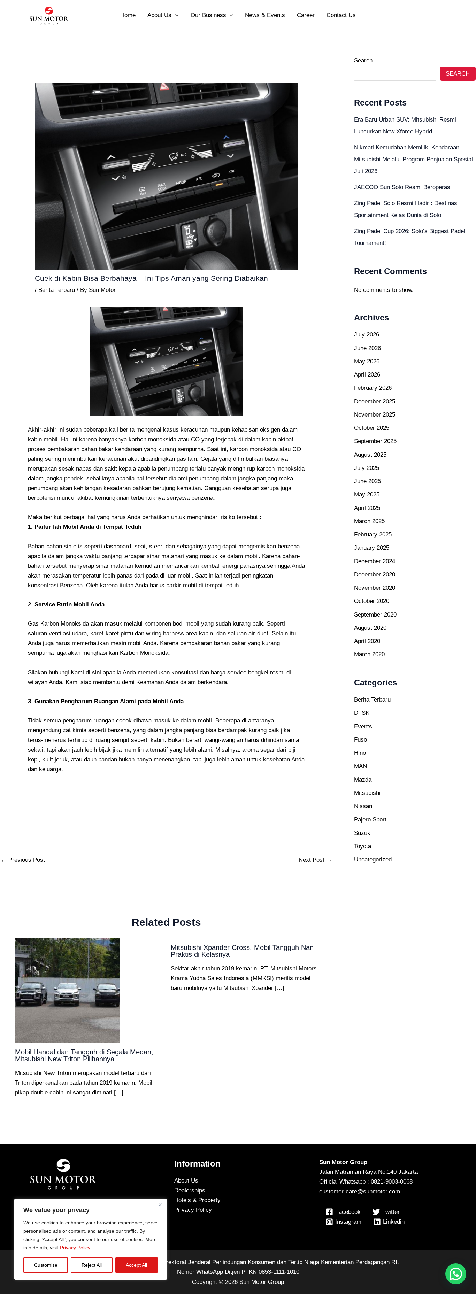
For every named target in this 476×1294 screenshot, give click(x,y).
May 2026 (366, 361)
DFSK (361, 713)
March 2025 (369, 521)
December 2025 (374, 401)
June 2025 (367, 481)
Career (306, 15)
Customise (45, 1265)
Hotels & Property (197, 1200)
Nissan (363, 806)
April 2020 (367, 641)
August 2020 (370, 628)
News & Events (265, 15)
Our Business (208, 15)
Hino (360, 753)
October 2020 (371, 601)
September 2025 (375, 441)
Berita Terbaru (56, 290)
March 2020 (369, 654)
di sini (93, 672)
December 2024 (374, 561)
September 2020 (375, 614)
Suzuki (363, 833)
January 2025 (371, 547)
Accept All (136, 1265)
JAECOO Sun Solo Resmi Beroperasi (403, 187)
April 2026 (367, 374)
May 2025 (366, 494)
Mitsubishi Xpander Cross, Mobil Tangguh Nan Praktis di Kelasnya (242, 951)
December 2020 (374, 574)
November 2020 (374, 587)
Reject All (92, 1265)
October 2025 (371, 428)
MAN (360, 766)
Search (363, 60)
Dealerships (189, 1190)
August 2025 (370, 454)
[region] (90, 1239)
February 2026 (373, 388)
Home (128, 15)
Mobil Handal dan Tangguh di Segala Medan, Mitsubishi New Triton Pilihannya (84, 1055)
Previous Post (23, 860)
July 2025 (366, 468)
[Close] (160, 1204)
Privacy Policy (75, 1247)
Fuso (360, 739)
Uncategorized (373, 859)
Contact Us (341, 15)
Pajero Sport (370, 819)
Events (363, 726)
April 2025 (367, 508)
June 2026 (367, 348)
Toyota (362, 846)
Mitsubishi (367, 793)
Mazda (362, 779)
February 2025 (373, 534)
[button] (174, 15)
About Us (159, 15)
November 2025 (374, 414)
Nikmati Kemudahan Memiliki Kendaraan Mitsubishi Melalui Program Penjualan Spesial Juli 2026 (413, 159)
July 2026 (366, 334)
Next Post (315, 860)
